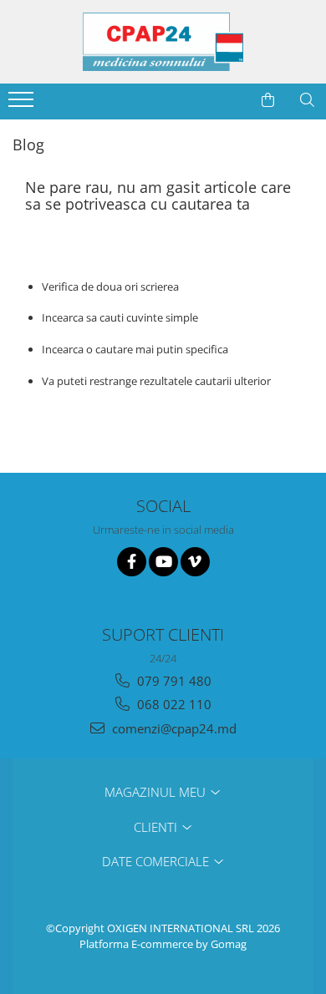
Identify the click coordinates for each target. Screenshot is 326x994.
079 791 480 (172, 680)
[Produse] (23, 104)
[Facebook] (131, 561)
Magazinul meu (156, 792)
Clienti (157, 827)
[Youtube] (163, 561)
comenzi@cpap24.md (173, 728)
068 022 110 (172, 704)
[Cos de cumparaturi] (268, 100)
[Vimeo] (195, 561)
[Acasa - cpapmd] (163, 42)
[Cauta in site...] (307, 100)
